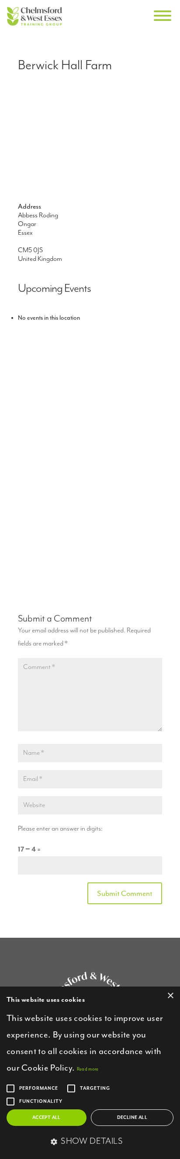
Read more (88, 1069)
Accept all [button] (46, 1117)
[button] (90, 1142)
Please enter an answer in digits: (60, 829)
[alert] (90, 1073)
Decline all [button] (132, 1117)
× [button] (170, 996)
